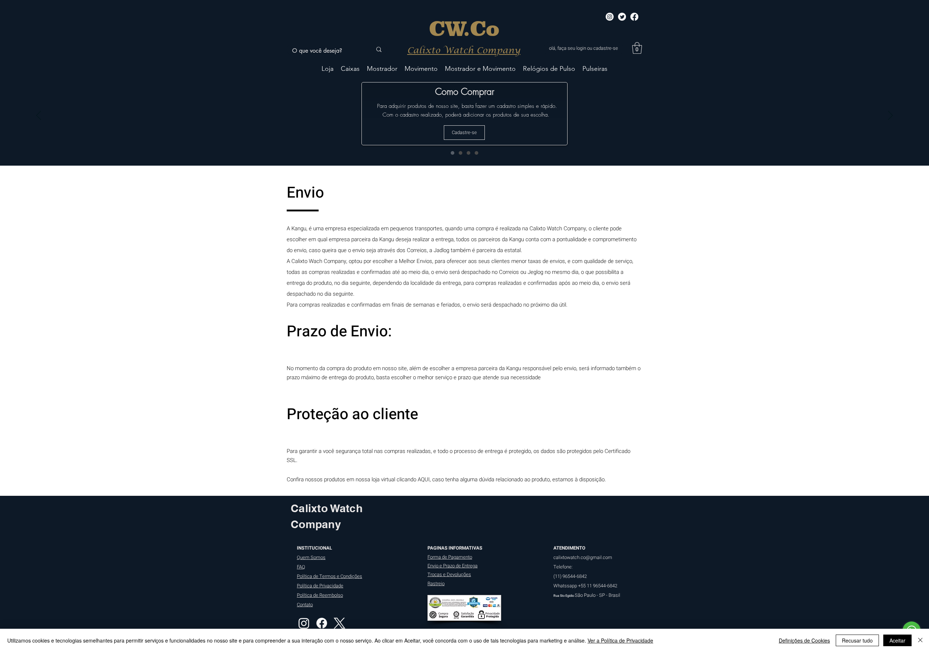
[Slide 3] (468, 153)
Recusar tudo (857, 640)
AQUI (424, 479)
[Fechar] (920, 640)
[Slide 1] (452, 153)
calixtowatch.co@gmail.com (582, 557)
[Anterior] (38, 116)
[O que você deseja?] (379, 50)
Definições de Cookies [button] (804, 640)
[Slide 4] (476, 153)
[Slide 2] (460, 153)
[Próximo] (890, 116)
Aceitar (897, 640)
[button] (637, 48)
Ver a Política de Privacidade (620, 640)
